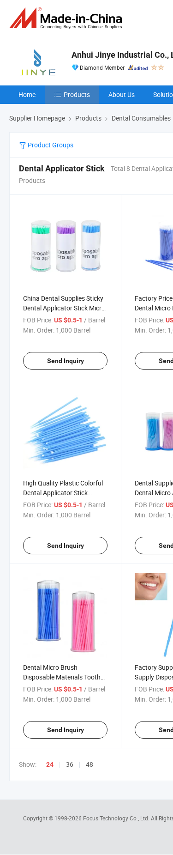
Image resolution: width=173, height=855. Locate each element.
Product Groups (49, 144)
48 (89, 764)
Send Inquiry (65, 360)
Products (77, 94)
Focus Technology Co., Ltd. (117, 818)
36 (69, 764)
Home (27, 94)
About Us (121, 94)
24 (50, 764)
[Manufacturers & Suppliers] (67, 18)
